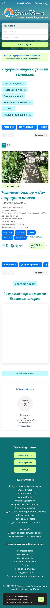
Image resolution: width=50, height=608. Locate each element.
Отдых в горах (25, 490)
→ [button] (11, 135)
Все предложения (25, 283)
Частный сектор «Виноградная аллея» (23, 195)
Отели (8, 108)
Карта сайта (25, 529)
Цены (31, 232)
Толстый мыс (27, 127)
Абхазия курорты (25, 515)
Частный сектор (15, 89)
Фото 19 (20, 232)
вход (25, 470)
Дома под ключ (13, 96)
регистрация (25, 462)
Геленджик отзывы (25, 374)
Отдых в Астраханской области (25, 522)
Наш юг (7, 56)
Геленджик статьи (25, 572)
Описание (7, 232)
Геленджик (36, 56)
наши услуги (25, 455)
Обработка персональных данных (25, 532)
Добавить (39, 3)
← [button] (4, 135)
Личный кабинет (24, 3)
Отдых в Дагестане (25, 500)
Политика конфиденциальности (19, 602)
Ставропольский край (25, 493)
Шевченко (9, 265)
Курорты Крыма (25, 497)
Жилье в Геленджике (17, 114)
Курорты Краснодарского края (25, 486)
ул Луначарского (30, 265)
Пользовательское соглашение (25, 536)
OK (41, 599)
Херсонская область (25, 508)
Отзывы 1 (20, 237)
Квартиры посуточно (17, 102)
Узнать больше (36, 237)
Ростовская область (25, 519)
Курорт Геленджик (21, 56)
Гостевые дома (14, 83)
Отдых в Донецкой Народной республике (25, 511)
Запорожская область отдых (25, 504)
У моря (8, 127)
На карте (7, 237)
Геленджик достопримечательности (25, 576)
